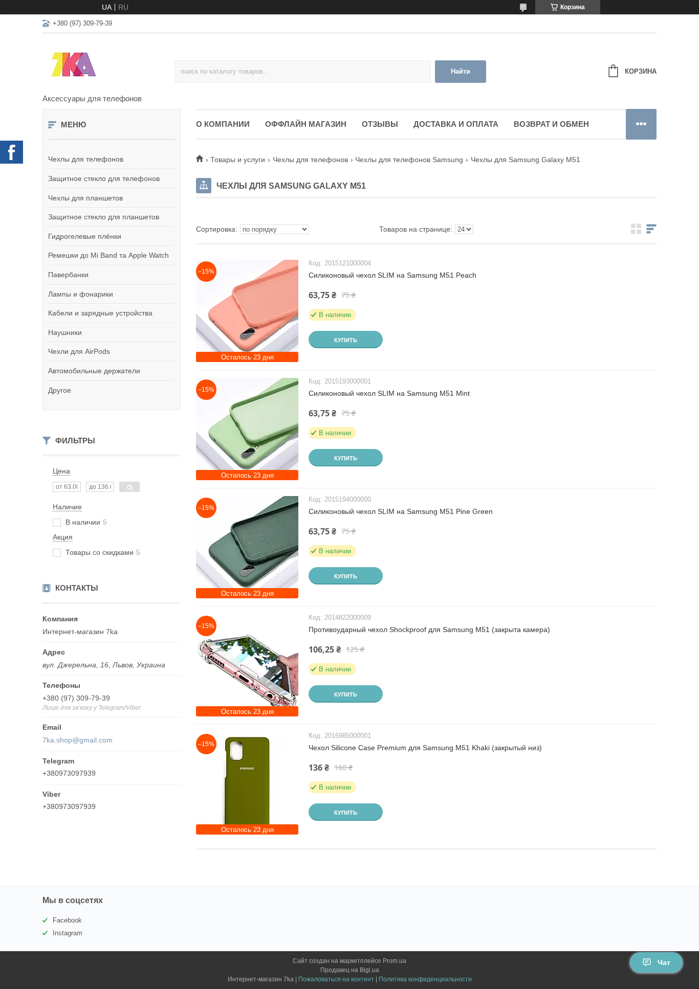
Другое (59, 390)
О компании (223, 124)
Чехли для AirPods (79, 351)
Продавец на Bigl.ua (349, 970)
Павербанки (68, 275)
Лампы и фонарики (80, 294)
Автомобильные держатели (94, 371)
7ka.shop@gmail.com (77, 740)
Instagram (67, 933)
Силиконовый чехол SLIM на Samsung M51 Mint (389, 393)
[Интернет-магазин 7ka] (108, 64)
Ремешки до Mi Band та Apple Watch (108, 255)
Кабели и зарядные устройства (100, 313)
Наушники (65, 332)
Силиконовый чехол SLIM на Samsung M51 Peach (392, 275)
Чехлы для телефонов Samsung (409, 159)
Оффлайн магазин (305, 124)
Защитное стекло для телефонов (104, 178)
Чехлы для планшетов (85, 198)
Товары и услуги (237, 159)
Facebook (67, 920)
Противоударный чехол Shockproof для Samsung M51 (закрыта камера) (429, 629)
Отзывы (380, 124)
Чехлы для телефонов (85, 159)
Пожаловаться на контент (336, 979)
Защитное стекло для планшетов (103, 217)
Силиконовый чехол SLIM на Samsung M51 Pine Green (401, 511)
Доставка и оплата (455, 124)
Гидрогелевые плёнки (84, 236)
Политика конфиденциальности (425, 979)
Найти (460, 71)
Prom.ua (394, 960)
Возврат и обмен (551, 124)
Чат (664, 962)
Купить (345, 340)
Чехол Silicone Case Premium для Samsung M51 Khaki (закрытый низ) (425, 748)
